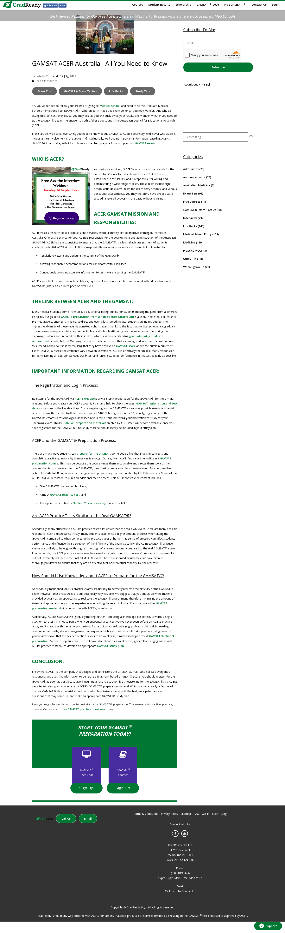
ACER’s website (85, 398)
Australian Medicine (198, 185)
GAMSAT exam (145, 143)
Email (88, 818)
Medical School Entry (201, 234)
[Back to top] (267, 915)
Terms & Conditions (145, 814)
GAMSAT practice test (65, 494)
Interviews (193, 218)
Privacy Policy (169, 814)
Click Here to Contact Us (180, 891)
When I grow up (196, 267)
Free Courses (194, 201)
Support (271, 926)
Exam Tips (44, 91)
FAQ (196, 814)
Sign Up (86, 788)
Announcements (197, 177)
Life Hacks (116, 91)
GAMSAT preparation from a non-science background (97, 317)
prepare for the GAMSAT (93, 453)
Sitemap (186, 814)
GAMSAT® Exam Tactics (80, 91)
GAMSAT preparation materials (84, 423)
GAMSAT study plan (110, 646)
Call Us (66, 818)
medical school (109, 106)
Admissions (193, 169)
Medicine (192, 242)
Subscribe (218, 67)
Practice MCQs (195, 250)
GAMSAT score (126, 346)
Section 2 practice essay (89, 503)
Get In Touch (210, 814)
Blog (224, 814)
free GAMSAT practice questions (83, 709)
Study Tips (142, 91)
